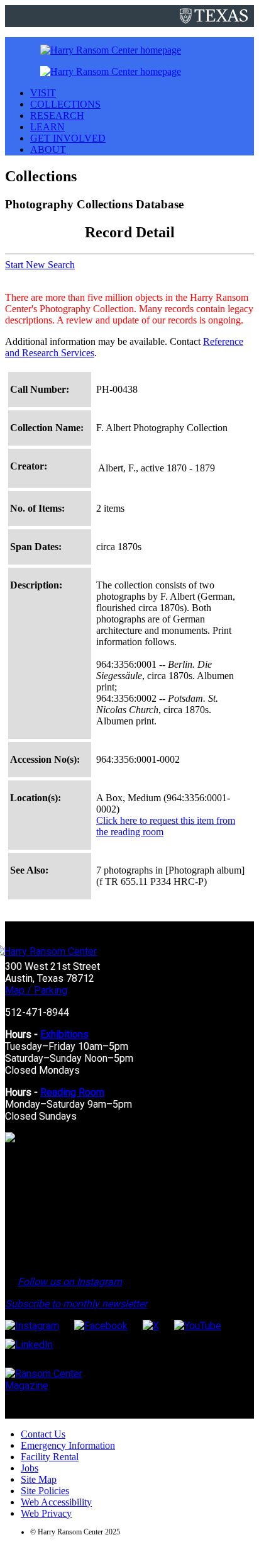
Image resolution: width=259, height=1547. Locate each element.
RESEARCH (57, 115)
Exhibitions (64, 1034)
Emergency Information (68, 1445)
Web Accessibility (56, 1502)
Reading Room (72, 1092)
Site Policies (45, 1490)
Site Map (39, 1479)
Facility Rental (50, 1456)
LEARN (47, 126)
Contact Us (43, 1434)
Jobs (29, 1468)
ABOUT (48, 149)
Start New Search (40, 264)
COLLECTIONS (65, 104)
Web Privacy (46, 1513)
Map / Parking (36, 990)
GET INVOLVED (68, 138)
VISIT (43, 92)
